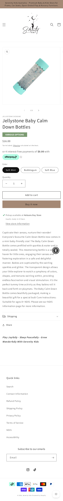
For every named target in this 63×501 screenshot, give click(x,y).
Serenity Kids (27, 495)
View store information (18, 223)
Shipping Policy (14, 408)
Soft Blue (50, 170)
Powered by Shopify (39, 495)
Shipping (16, 145)
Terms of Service (14, 422)
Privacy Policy (13, 415)
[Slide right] (38, 110)
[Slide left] (24, 110)
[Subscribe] (52, 457)
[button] (4, 24)
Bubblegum (30, 170)
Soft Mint (11, 170)
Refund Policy (13, 401)
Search (10, 386)
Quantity (6, 177)
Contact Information (17, 393)
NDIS (8, 430)
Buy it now (31, 204)
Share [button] (9, 324)
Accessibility (12, 437)
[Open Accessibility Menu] (55, 250)
